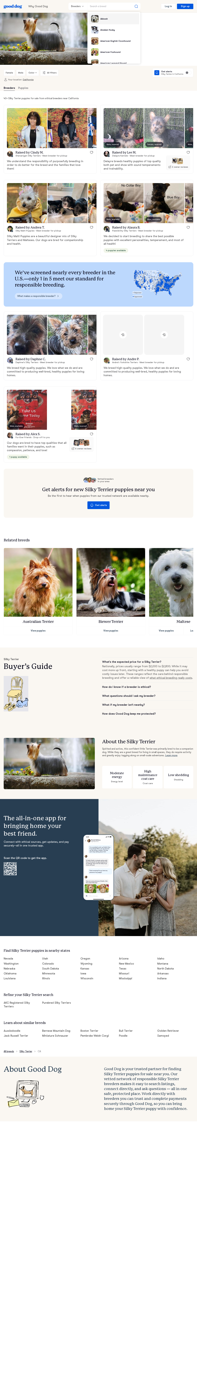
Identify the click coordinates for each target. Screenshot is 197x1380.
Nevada (8, 958)
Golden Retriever (168, 1030)
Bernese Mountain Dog (56, 1030)
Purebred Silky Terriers (56, 1002)
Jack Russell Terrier (16, 1035)
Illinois (46, 978)
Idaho (160, 958)
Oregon (85, 958)
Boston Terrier (89, 1030)
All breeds (9, 1051)
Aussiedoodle (12, 1030)
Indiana (162, 978)
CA (39, 1051)
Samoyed (163, 1035)
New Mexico (126, 963)
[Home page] (13, 6)
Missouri (124, 973)
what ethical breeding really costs (171, 677)
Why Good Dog (38, 6)
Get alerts (101, 505)
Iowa (83, 973)
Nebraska (9, 968)
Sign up (185, 6)
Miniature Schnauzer (55, 1035)
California (28, 79)
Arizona (124, 958)
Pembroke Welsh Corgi (94, 1035)
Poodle (123, 1035)
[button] (27, 128)
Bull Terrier (126, 1030)
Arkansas (163, 973)
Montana (162, 963)
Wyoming (86, 963)
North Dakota (165, 968)
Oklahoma (10, 973)
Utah (45, 958)
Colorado (48, 963)
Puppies (23, 87)
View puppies (38, 630)
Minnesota (48, 973)
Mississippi (125, 978)
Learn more (171, 755)
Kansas (84, 968)
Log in (168, 6)
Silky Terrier (26, 1051)
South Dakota (50, 968)
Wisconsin (86, 978)
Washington (11, 963)
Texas (122, 968)
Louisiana (10, 978)
